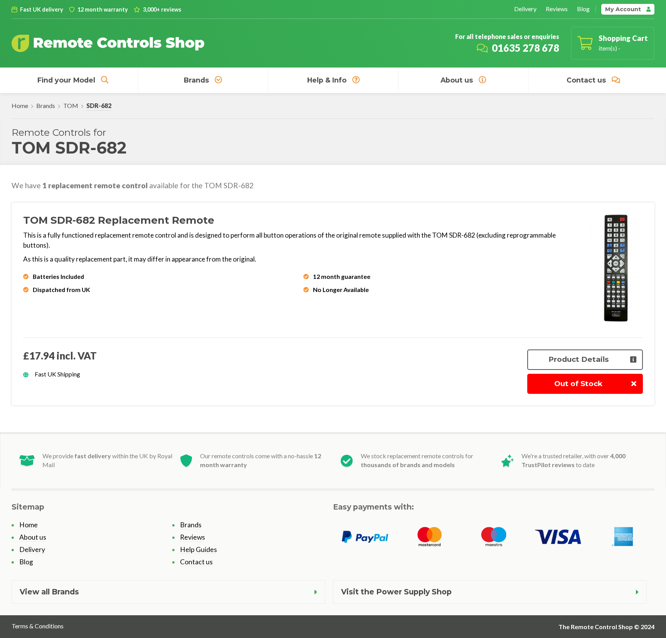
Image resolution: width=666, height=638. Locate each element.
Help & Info (326, 80)
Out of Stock (578, 383)
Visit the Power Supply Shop (396, 591)
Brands (196, 80)
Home (20, 105)
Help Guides (198, 549)
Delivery (525, 8)
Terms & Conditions (38, 626)
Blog (583, 8)
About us (457, 80)
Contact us (586, 80)
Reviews (557, 8)
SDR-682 (98, 105)
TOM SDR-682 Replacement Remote (118, 220)
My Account (623, 9)
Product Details (578, 359)
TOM (70, 105)
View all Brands (49, 591)
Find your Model (66, 80)
